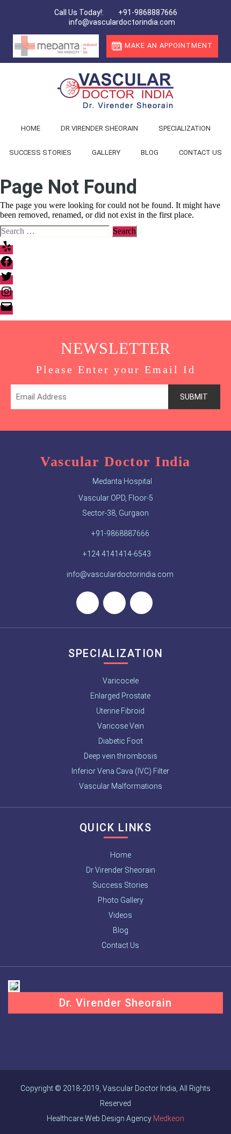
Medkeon (168, 1118)
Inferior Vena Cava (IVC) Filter (120, 771)
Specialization (184, 128)
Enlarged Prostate (120, 695)
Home (30, 128)
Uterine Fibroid (120, 711)
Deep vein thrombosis (120, 756)
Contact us (200, 152)
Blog (149, 152)
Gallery (106, 152)
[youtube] (141, 602)
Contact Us (120, 945)
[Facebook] (87, 602)
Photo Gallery (120, 900)
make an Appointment (169, 45)
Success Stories (40, 152)
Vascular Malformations (120, 786)
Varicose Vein (120, 726)
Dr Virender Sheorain (99, 128)
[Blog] (114, 602)
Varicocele (121, 680)
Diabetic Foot (120, 741)
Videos (120, 915)
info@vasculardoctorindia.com (121, 22)
